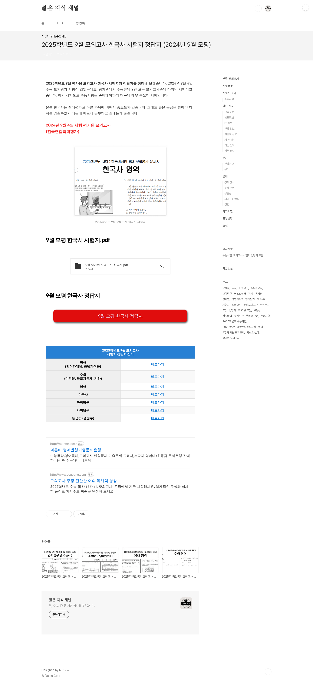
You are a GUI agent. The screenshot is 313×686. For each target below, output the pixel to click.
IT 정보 (228, 123)
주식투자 (264, 304)
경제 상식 (229, 182)
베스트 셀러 (253, 332)
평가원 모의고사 (231, 338)
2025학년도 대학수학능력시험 (239, 327)
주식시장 (239, 315)
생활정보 (229, 117)
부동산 (227, 193)
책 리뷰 (261, 299)
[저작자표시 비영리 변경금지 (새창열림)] (96, 514)
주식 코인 (229, 187)
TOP (268, 671)
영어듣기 (250, 299)
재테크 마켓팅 (231, 199)
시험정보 (228, 86)
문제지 (226, 288)
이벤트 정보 (230, 134)
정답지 (232, 310)
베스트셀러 (240, 293)
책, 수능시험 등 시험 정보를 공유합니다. (72, 605)
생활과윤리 (256, 288)
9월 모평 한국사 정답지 (120, 316)
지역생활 (229, 139)
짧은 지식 (228, 106)
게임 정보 (229, 145)
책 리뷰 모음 (244, 310)
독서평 (258, 293)
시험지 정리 (229, 93)
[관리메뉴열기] (305, 7)
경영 (226, 204)
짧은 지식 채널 (60, 8)
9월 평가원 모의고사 (233, 332)
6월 (225, 310)
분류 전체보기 (231, 78)
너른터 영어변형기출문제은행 (75, 450)
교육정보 (229, 112)
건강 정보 (229, 128)
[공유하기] (62, 514)
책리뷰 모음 (252, 315)
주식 (234, 288)
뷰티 (226, 169)
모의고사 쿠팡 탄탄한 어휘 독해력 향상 (83, 480)
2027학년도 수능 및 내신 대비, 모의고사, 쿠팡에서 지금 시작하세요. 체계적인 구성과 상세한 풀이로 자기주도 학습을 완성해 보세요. (119, 488)
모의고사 (236, 304)
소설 (225, 225)
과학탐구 (227, 293)
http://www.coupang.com (68, 474)
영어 (260, 327)
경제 (225, 176)
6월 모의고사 (251, 304)
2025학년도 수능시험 (234, 321)
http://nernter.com (63, 443)
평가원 (226, 299)
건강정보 (229, 163)
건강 (225, 157)
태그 (60, 23)
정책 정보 (229, 150)
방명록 (80, 23)
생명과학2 (237, 299)
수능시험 (229, 99)
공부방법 (228, 218)
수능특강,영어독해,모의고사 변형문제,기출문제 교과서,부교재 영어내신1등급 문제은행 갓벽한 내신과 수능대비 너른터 (120, 458)
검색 (258, 8)
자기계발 (228, 211)
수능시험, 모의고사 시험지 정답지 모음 (243, 255)
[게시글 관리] (67, 514)
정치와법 (227, 315)
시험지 (226, 304)
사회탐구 (243, 288)
